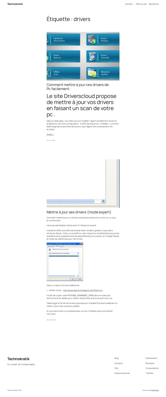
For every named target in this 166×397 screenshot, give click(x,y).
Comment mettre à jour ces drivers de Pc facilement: (78, 87)
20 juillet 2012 (51, 320)
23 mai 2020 (51, 140)
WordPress (155, 390)
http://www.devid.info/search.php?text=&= (83, 290)
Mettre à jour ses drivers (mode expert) (79, 212)
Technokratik (15, 4)
